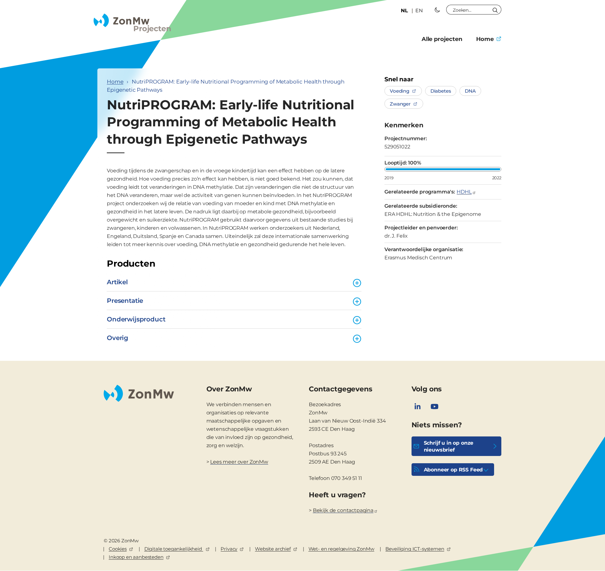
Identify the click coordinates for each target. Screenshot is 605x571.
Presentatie (125, 300)
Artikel (117, 282)
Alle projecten (442, 39)
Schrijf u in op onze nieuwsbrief (449, 446)
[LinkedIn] (418, 406)
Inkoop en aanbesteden (136, 557)
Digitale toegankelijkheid (173, 549)
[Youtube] (435, 406)
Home (485, 39)
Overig (117, 338)
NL (404, 11)
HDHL (464, 192)
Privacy (229, 549)
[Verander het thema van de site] (437, 10)
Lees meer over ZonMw (239, 462)
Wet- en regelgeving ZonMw (341, 549)
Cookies (118, 549)
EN (419, 11)
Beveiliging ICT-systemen (414, 549)
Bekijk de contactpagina (343, 510)
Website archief (273, 549)
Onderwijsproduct (136, 319)
